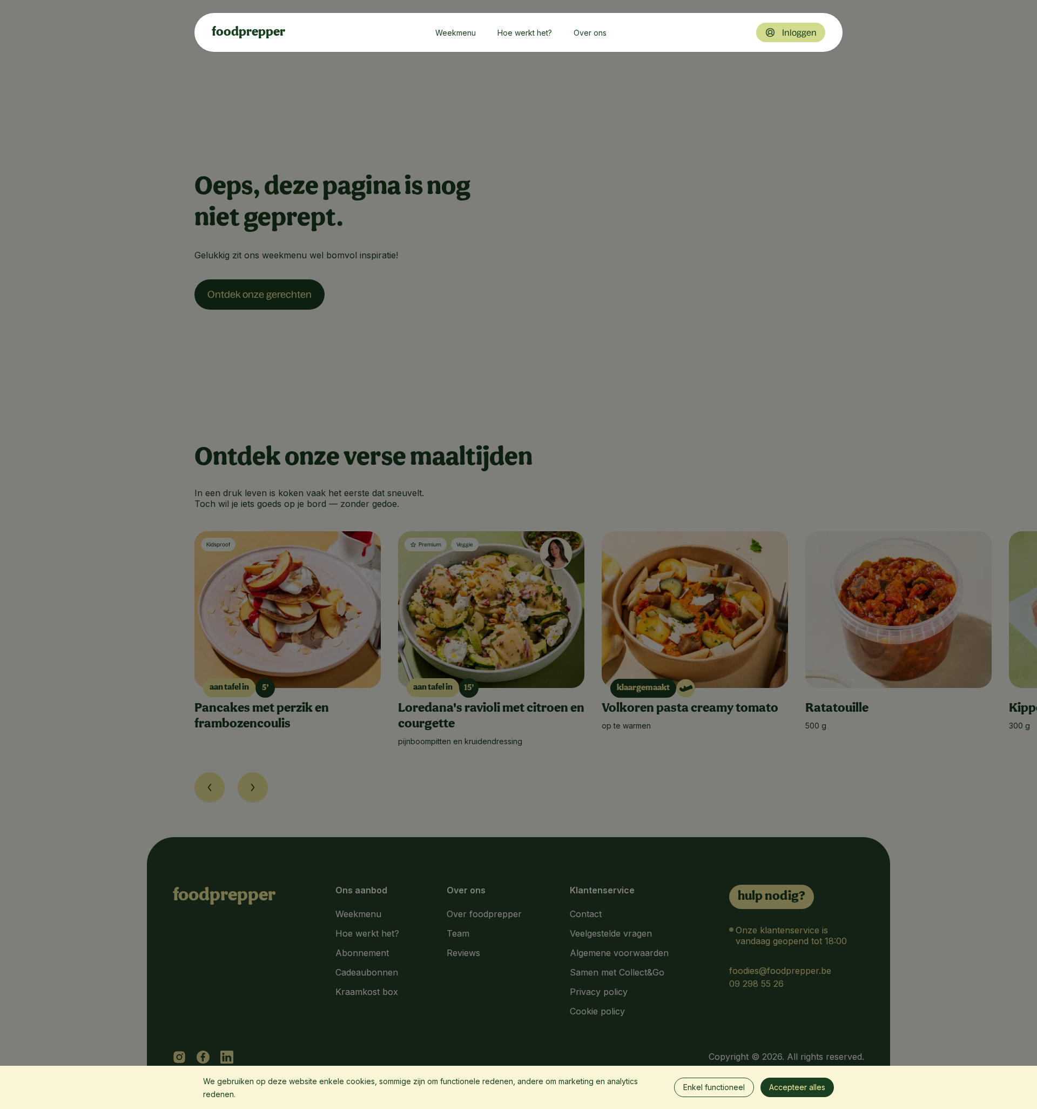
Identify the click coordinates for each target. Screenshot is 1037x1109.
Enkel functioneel (714, 1087)
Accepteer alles (797, 1087)
